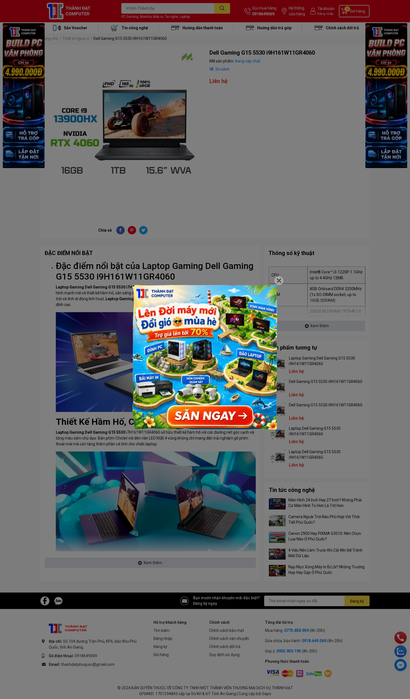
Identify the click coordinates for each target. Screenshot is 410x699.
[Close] (278, 280)
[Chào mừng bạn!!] (205, 357)
